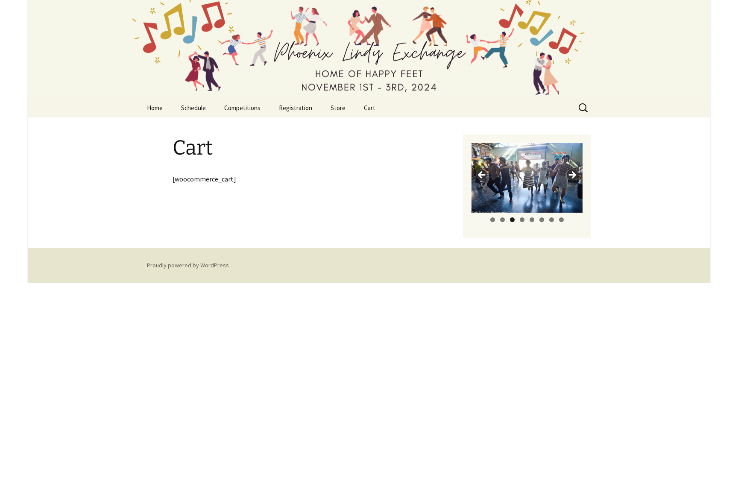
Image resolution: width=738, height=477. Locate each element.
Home (155, 108)
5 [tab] (532, 219)
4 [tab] (522, 219)
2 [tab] (502, 219)
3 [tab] (512, 219)
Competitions (242, 108)
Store (338, 108)
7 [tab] (551, 219)
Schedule (193, 108)
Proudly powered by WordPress (188, 265)
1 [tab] (492, 219)
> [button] (571, 175)
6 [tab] (541, 219)
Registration (295, 108)
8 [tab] (561, 219)
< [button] (482, 175)
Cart (369, 108)
